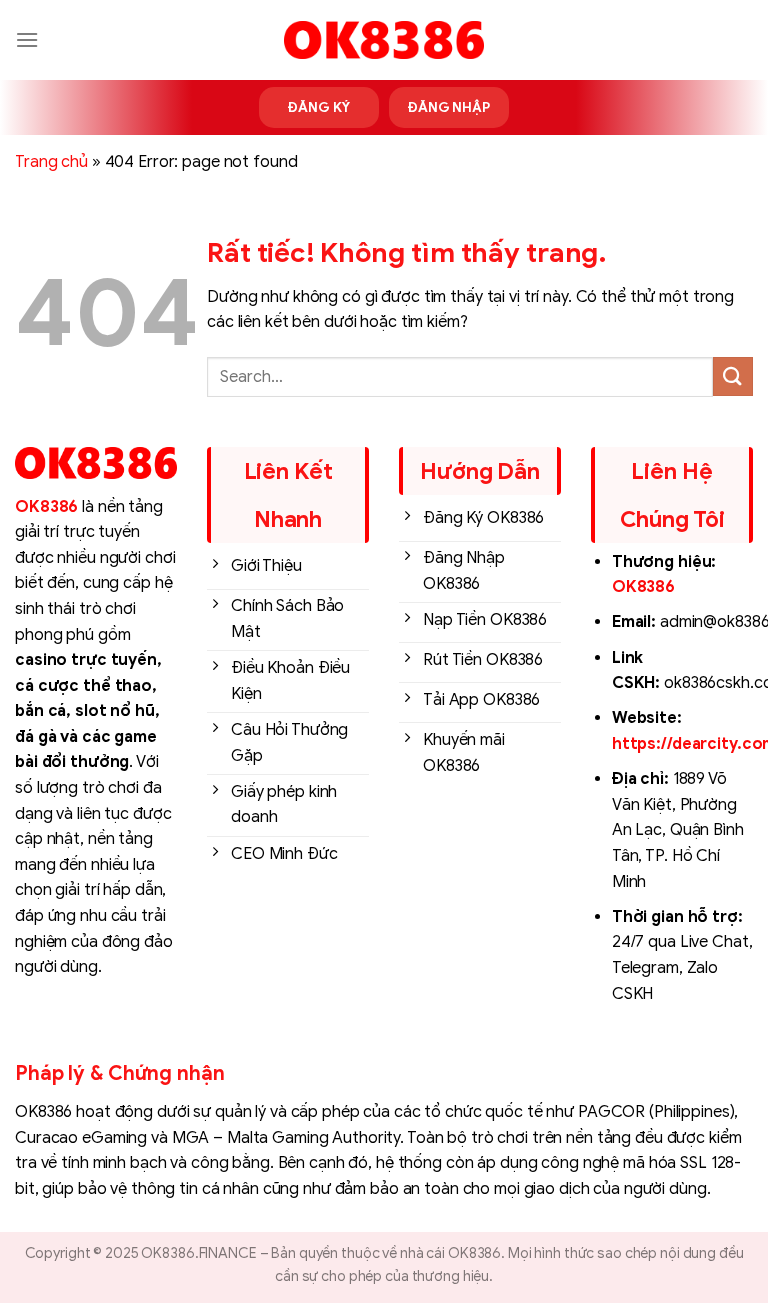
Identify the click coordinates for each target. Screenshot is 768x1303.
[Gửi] (733, 376)
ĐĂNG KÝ (318, 107)
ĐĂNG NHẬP (449, 107)
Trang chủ (51, 162)
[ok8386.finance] (384, 40)
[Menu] (27, 39)
